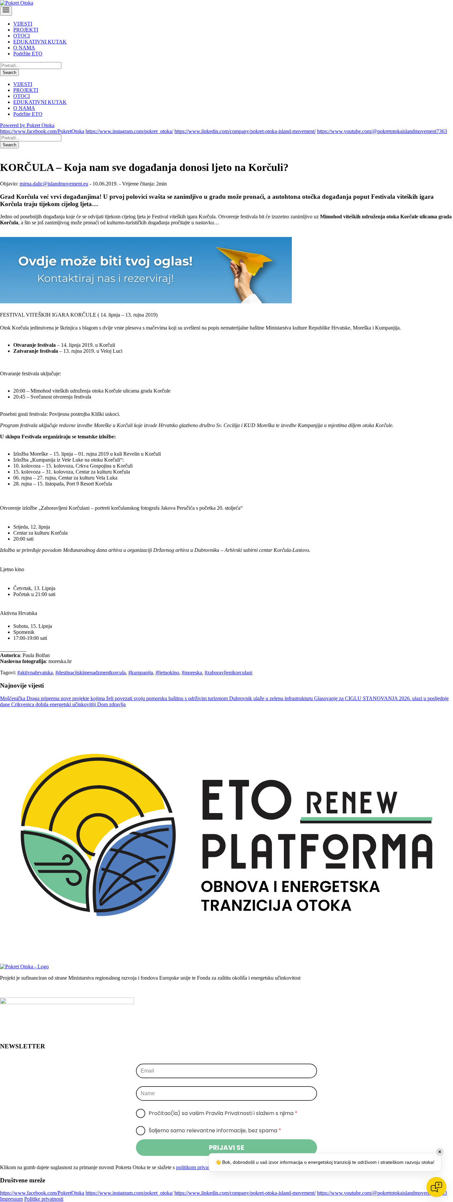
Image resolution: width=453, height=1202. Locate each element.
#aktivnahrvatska (35, 672)
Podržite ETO (27, 53)
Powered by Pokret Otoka (27, 125)
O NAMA (24, 47)
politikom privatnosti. (198, 1167)
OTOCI (21, 35)
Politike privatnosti (43, 1199)
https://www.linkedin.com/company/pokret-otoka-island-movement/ (245, 131)
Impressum (11, 1199)
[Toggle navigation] (6, 11)
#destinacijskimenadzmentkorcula (90, 672)
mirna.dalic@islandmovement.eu (54, 184)
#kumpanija (140, 672)
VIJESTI (22, 24)
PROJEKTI (25, 30)
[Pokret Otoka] (16, 3)
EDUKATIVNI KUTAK (40, 41)
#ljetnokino (167, 672)
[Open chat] (436, 1187)
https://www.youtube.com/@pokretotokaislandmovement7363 (382, 131)
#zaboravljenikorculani (228, 672)
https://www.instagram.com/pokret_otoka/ (129, 131)
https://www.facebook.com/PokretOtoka (42, 131)
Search (9, 72)
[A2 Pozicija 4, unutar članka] (146, 301)
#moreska (192, 672)
